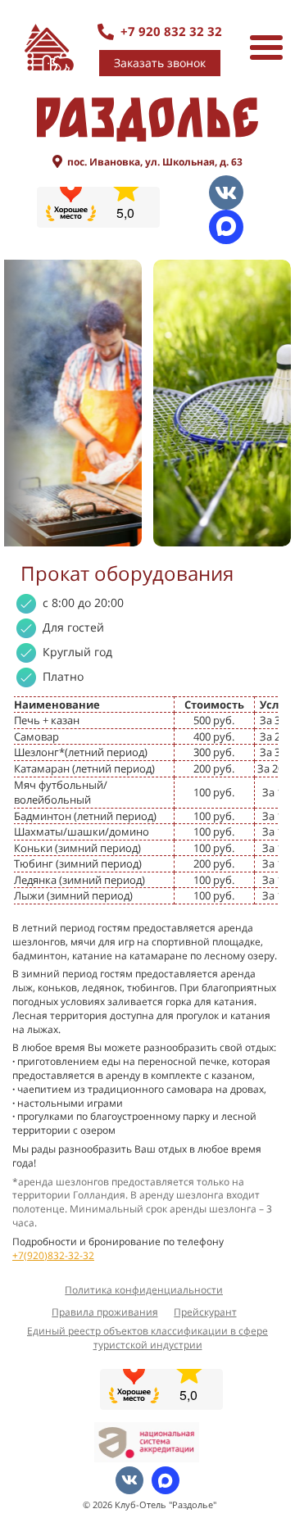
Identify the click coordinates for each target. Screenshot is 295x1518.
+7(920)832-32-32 (53, 1255)
